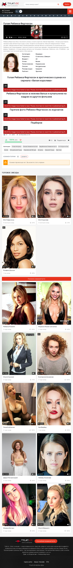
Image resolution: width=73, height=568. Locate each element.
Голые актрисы (16, 146)
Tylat (24, 554)
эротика (58, 150)
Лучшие (7, 10)
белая (6, 150)
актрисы (40, 150)
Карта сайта (28, 562)
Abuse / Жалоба (39, 562)
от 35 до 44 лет (63, 146)
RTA (47, 562)
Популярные (8, 12)
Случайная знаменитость (45, 541)
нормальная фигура (30, 150)
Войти (67, 4)
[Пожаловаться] (69, 140)
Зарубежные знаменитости (48, 146)
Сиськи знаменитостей (30, 146)
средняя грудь (49, 150)
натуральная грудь (16, 150)
